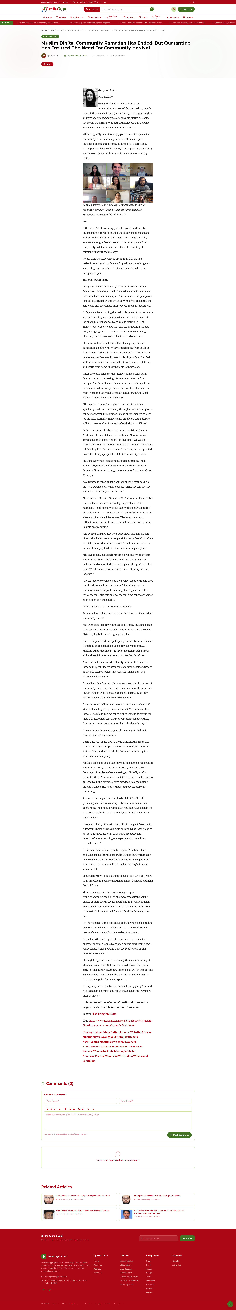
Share (49, 64)
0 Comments (119, 56)
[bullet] (82, 1108)
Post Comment (181, 1135)
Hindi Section (126, 1273)
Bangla (149, 1273)
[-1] (70, 1108)
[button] (60, 1108)
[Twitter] (49, 1289)
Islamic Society (57, 30)
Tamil (148, 1277)
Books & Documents (129, 1281)
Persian (149, 1288)
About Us (98, 1265)
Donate (175, 1261)
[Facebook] (43, 1289)
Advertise (176, 1265)
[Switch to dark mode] (173, 9)
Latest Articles (126, 1261)
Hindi (148, 1265)
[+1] (74, 1108)
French (149, 1292)
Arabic (149, 1269)
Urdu (148, 1261)
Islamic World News (129, 1277)
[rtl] (65, 1108)
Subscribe (187, 1238)
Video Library (126, 1265)
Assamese (150, 1281)
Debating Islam (127, 1285)
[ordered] (79, 1108)
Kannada (150, 1285)
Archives (98, 1273)
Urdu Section (126, 1269)
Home (44, 30)
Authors (97, 1269)
